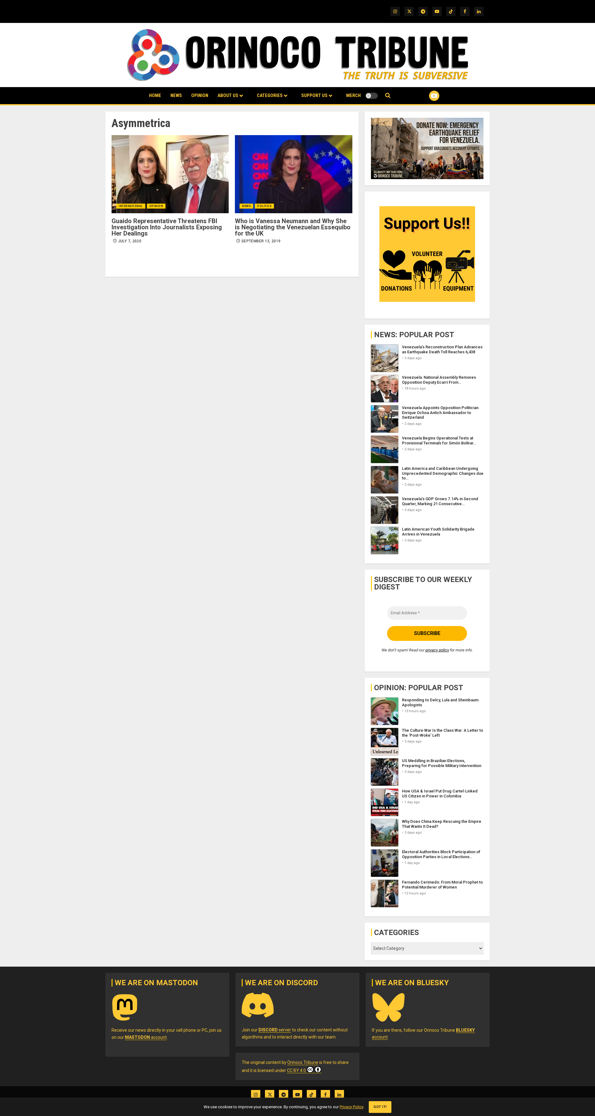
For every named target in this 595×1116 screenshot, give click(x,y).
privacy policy (437, 650)
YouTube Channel (424, 96)
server (274, 1029)
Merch (353, 95)
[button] (388, 95)
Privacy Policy (351, 1107)
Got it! (380, 1107)
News (176, 95)
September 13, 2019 (260, 241)
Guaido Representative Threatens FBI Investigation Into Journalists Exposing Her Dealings (167, 227)
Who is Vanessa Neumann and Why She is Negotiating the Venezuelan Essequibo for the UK (292, 227)
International (131, 206)
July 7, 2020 (129, 241)
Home (155, 95)
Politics (264, 206)
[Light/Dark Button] (371, 96)
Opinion (199, 95)
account (146, 1037)
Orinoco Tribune (302, 1062)
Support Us (314, 95)
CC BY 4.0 (296, 1070)
